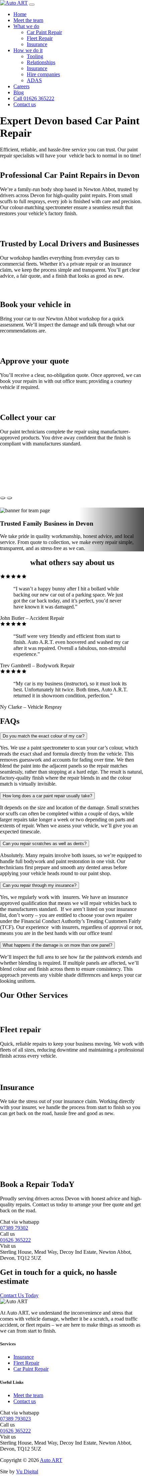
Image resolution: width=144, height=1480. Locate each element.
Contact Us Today (19, 1295)
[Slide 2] (9, 498)
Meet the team (28, 20)
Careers (21, 86)
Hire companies (43, 74)
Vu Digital (27, 1471)
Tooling (35, 56)
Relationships (41, 62)
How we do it (28, 50)
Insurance (37, 44)
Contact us (24, 104)
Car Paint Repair (44, 32)
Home (19, 14)
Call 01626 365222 (33, 98)
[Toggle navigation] (31, 5)
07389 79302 (14, 1228)
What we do (26, 26)
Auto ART (51, 1460)
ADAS (34, 80)
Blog (18, 92)
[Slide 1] (2, 498)
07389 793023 (15, 1419)
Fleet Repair (40, 38)
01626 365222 (15, 1240)
